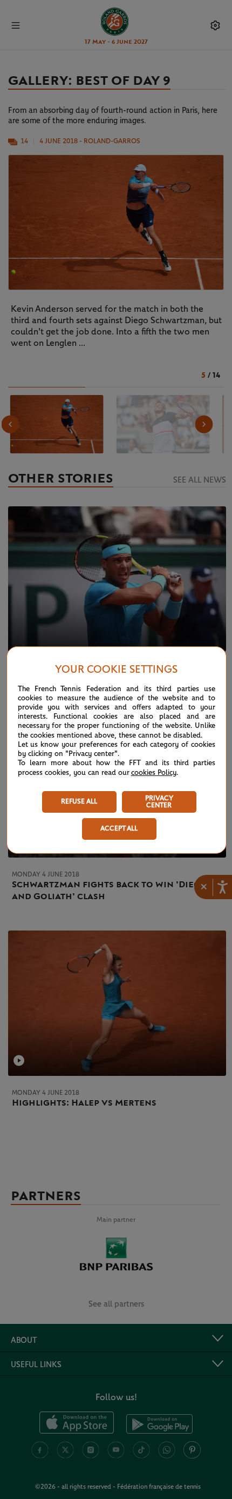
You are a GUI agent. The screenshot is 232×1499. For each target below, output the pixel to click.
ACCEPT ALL (119, 828)
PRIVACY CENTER (159, 802)
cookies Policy (153, 773)
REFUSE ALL (79, 801)
